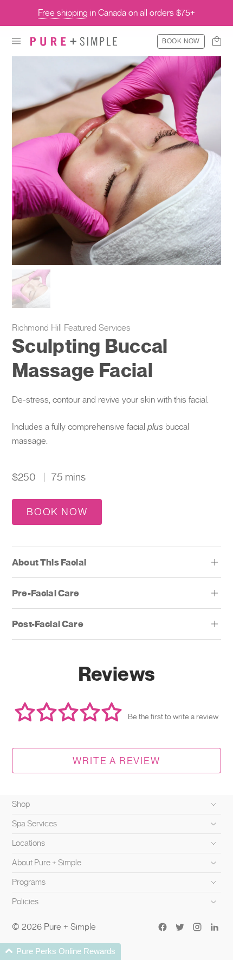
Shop (21, 804)
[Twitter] (179, 926)
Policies (25, 901)
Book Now (181, 41)
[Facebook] (162, 926)
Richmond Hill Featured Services (71, 328)
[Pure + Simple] (73, 41)
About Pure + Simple (46, 862)
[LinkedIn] (214, 926)
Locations (28, 843)
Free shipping (63, 13)
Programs (29, 882)
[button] (16, 41)
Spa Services (34, 824)
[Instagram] (197, 926)
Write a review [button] (116, 760)
